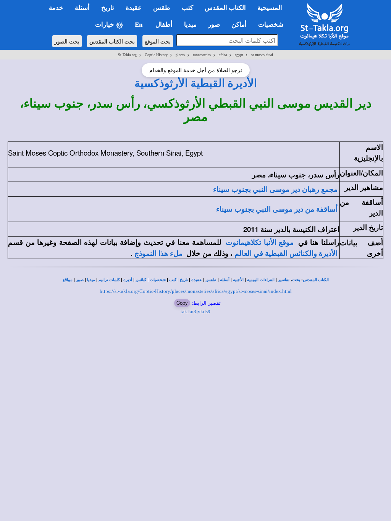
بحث (296, 280)
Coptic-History (156, 55)
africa (223, 55)
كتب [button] (187, 7)
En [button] (139, 24)
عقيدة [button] (134, 7)
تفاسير (283, 280)
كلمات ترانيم (109, 280)
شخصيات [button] (273, 24)
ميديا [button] (190, 24)
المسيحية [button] (269, 7)
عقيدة (196, 280)
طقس (211, 280)
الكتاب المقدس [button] (225, 7)
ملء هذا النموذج (158, 253)
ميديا (91, 280)
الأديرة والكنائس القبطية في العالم (286, 253)
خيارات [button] (105, 24)
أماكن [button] (239, 24)
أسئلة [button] (82, 7)
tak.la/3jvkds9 (195, 311)
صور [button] (214, 24)
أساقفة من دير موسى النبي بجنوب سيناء (277, 209)
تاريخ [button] (107, 7)
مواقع (68, 280)
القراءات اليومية (261, 280)
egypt (239, 55)
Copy (182, 302)
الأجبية (238, 280)
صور (80, 280)
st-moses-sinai (262, 55)
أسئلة (224, 280)
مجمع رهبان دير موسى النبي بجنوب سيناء (275, 189)
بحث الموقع (158, 41)
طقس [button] (161, 7)
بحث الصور (67, 41)
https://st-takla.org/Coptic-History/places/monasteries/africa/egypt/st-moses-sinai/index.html (196, 291)
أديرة (127, 280)
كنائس (141, 280)
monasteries (202, 55)
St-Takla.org (127, 55)
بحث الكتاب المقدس (112, 41)
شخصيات (158, 280)
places (180, 55)
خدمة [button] (56, 7)
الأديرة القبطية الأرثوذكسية (195, 83)
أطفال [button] (164, 24)
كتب (172, 280)
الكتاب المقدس (316, 280)
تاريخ (184, 280)
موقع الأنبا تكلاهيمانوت (260, 242)
